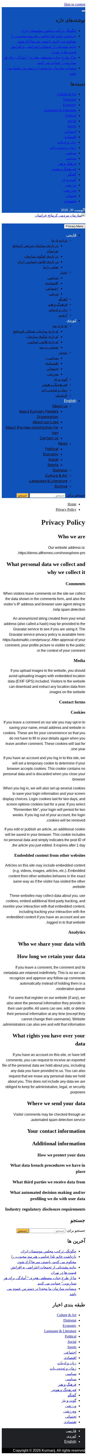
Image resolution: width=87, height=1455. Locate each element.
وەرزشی (69, 190)
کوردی (71, 320)
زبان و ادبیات (66, 142)
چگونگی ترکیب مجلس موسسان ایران (48, 31)
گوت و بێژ (69, 180)
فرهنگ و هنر (67, 164)
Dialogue (69, 99)
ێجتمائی (70, 196)
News (62, 443)
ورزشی (70, 185)
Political (70, 115)
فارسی (71, 235)
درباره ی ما (59, 240)
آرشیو (63, 315)
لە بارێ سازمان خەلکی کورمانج (35, 331)
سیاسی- (52, 358)
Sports (71, 126)
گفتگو (72, 174)
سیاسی (70, 153)
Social (72, 121)
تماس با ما (50, 267)
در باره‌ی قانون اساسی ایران (37, 262)
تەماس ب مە (48, 347)
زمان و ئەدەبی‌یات (63, 148)
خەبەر (63, 352)
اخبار (63, 272)
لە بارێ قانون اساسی (42, 342)
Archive (60, 486)
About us (59, 406)
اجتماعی (70, 131)
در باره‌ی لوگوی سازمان (41, 256)
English (70, 401)
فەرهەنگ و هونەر (63, 169)
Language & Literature (60, 110)
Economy (69, 105)
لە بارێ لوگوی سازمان (42, 336)
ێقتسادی (70, 201)
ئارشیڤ (61, 395)
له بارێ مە (59, 326)
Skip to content (74, 4)
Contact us (49, 438)
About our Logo (45, 422)
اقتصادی (70, 137)
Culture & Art (66, 94)
